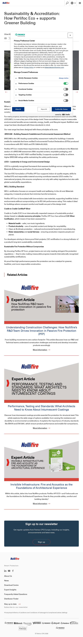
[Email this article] (5, 38)
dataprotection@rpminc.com (54, 67)
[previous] (6, 92)
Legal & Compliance (49, 612)
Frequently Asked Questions (15, 594)
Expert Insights (10, 590)
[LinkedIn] (5, 571)
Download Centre (11, 585)
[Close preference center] (70, 35)
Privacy (6, 612)
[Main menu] (80, 3)
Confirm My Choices (61, 109)
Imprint (11, 612)
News (6, 581)
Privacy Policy (29, 67)
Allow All (18, 109)
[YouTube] (9, 572)
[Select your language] (73, 3)
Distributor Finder (11, 599)
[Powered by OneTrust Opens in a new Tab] (63, 115)
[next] (77, 92)
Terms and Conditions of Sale (32, 612)
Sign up (41, 542)
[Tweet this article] (10, 38)
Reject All (44, 109)
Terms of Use (18, 612)
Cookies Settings (61, 612)
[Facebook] (13, 571)
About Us (8, 576)
